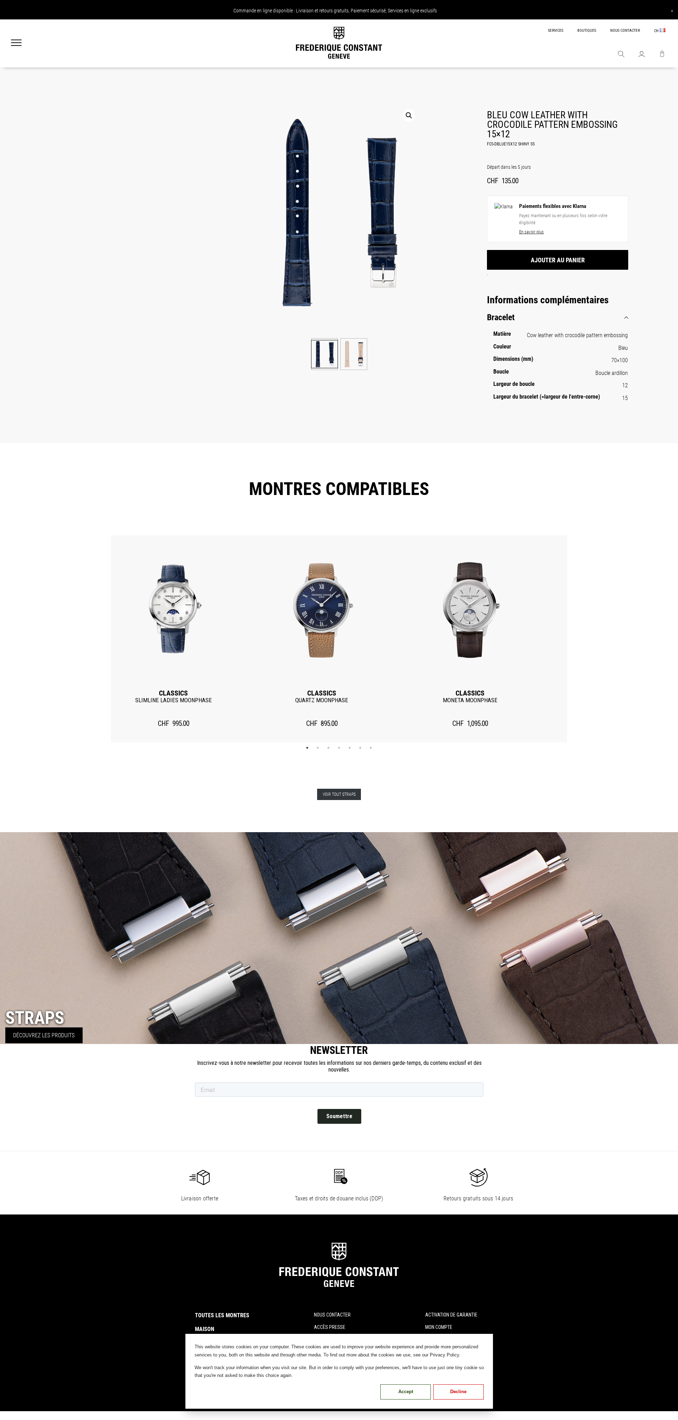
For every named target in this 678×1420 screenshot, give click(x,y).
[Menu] (16, 43)
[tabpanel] (173, 638)
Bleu (623, 348)
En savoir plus (531, 231)
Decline (458, 1391)
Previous (99, 639)
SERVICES (555, 30)
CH (657, 31)
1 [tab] (307, 747)
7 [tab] (370, 747)
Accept (405, 1391)
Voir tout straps (339, 794)
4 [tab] (339, 747)
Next (578, 639)
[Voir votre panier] (662, 55)
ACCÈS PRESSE (329, 1327)
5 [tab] (349, 747)
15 (625, 398)
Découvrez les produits (44, 1035)
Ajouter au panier (558, 260)
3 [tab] (328, 747)
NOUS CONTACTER (625, 30)
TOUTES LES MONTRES (222, 1315)
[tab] (557, 317)
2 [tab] (317, 747)
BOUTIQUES (586, 30)
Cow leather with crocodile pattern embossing (577, 335)
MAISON (204, 1329)
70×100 (619, 360)
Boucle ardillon (611, 373)
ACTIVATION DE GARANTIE (451, 1315)
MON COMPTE (438, 1327)
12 (625, 385)
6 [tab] (360, 747)
